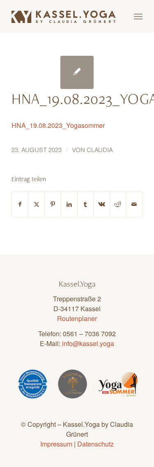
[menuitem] (138, 16)
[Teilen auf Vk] (102, 204)
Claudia (100, 149)
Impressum (56, 444)
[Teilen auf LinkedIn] (69, 204)
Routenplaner (77, 318)
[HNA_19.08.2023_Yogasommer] (77, 72)
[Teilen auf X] (37, 204)
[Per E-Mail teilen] (134, 204)
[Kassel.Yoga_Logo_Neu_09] (63, 16)
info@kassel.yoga (88, 343)
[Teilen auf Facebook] (20, 204)
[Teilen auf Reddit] (118, 204)
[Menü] (138, 16)
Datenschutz (95, 444)
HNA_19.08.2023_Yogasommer (58, 125)
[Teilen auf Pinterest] (53, 204)
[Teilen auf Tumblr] (86, 204)
